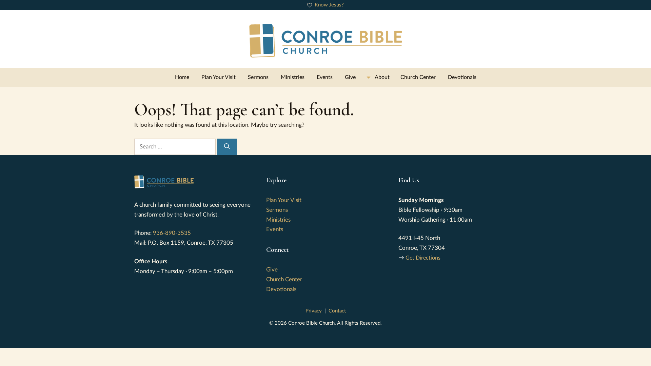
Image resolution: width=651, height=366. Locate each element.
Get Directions (423, 258)
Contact (337, 310)
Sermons (258, 77)
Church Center (418, 77)
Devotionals (462, 77)
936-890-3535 (172, 233)
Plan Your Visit (218, 77)
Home (182, 77)
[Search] (227, 147)
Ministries (292, 77)
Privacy (313, 310)
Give (350, 77)
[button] (378, 77)
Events (325, 77)
